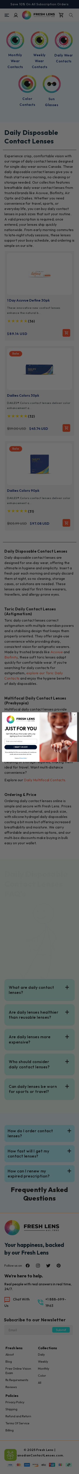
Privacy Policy (23, 758)
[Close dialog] (74, 714)
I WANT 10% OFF (20, 747)
